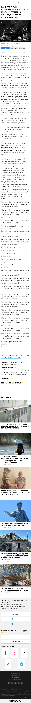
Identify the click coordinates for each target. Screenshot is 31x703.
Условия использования (15, 673)
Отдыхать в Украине (6, 3)
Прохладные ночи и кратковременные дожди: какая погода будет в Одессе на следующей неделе (14, 459)
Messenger (17, 624)
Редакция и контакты (15, 675)
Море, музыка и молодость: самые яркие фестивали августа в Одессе (15, 356)
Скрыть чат (15, 387)
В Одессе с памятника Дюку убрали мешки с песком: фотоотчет (15, 524)
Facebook (16, 370)
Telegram (25, 370)
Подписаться (16, 641)
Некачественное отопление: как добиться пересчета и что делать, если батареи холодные (15, 426)
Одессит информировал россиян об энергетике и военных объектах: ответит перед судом (15, 493)
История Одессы (17, 3)
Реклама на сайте (15, 677)
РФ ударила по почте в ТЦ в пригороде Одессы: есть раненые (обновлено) (14, 590)
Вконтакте (7, 370)
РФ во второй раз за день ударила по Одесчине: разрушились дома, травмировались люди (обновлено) (15, 557)
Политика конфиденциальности (15, 679)
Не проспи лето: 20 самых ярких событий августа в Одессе (12, 363)
